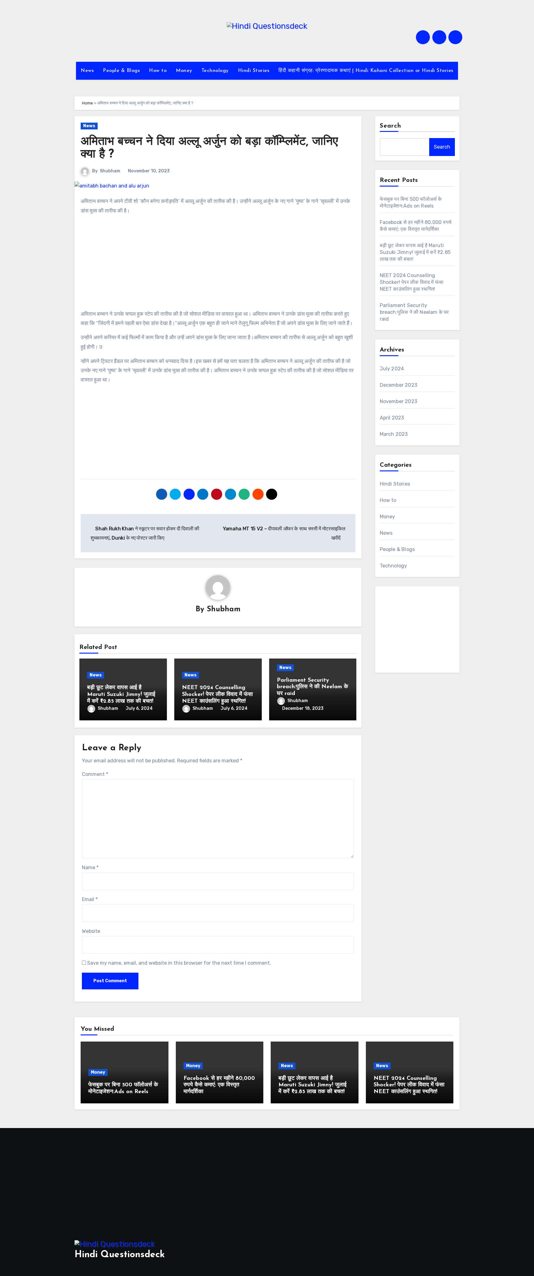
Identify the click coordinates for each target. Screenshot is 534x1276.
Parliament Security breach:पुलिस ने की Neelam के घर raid (312, 687)
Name (90, 867)
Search (390, 126)
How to (158, 70)
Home (87, 103)
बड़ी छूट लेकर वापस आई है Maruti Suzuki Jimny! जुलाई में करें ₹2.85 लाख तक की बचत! (121, 694)
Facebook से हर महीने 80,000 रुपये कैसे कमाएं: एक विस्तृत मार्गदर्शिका (219, 1085)
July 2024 (392, 369)
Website (91, 931)
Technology (215, 70)
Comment (95, 774)
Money (184, 70)
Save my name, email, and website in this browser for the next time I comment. (179, 963)
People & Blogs (121, 70)
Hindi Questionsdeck (119, 1255)
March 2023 (394, 434)
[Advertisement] (219, 263)
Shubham (110, 171)
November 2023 (398, 401)
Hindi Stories (253, 70)
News (87, 70)
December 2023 (398, 385)
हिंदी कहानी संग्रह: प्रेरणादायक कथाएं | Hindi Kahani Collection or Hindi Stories (365, 70)
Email (90, 899)
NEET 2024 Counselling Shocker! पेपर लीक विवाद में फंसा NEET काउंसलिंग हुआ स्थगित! (217, 694)
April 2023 (392, 418)
